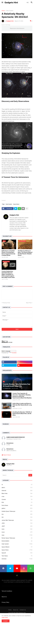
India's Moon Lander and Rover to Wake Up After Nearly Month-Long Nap (22, 405)
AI (17, 484)
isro (17, 514)
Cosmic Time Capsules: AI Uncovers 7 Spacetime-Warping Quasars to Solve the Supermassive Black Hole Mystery (22, 396)
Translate (14, 352)
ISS (17, 517)
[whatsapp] (30, 568)
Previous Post (6, 302)
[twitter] (9, 365)
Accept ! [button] (5, 621)
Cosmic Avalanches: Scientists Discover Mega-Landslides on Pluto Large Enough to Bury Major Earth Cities (8, 274)
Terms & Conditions (7, 591)
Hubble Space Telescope (17, 511)
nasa (17, 535)
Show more (9, 465)
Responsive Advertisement (17, 28)
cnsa (17, 496)
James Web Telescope (17, 520)
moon (17, 532)
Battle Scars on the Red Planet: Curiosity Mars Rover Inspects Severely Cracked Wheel (8, 253)
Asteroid (17, 490)
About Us (4, 596)
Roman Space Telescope (17, 538)
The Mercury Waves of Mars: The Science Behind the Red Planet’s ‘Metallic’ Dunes (25, 253)
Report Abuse (7, 455)
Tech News (17, 556)
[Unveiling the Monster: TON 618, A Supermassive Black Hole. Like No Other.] (6, 414)
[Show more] (26, 208)
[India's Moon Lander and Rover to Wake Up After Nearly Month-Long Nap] (6, 406)
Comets (17, 499)
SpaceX (17, 553)
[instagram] (24, 362)
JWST (17, 526)
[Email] (23, 208)
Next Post (28, 302)
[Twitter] (15, 208)
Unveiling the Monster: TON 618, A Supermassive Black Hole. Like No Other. (22, 413)
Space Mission (17, 547)
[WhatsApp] (19, 208)
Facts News (17, 505)
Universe (17, 558)
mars (17, 529)
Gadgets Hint (11, 2)
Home (3, 10)
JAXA (17, 523)
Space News (16, 204)
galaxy (17, 508)
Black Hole (17, 493)
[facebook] (9, 362)
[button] (2, 2)
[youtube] (24, 365)
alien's (17, 487)
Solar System (9, 10)
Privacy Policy (5, 602)
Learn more (5, 617)
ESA (17, 502)
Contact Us (23, 609)
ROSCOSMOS (17, 541)
